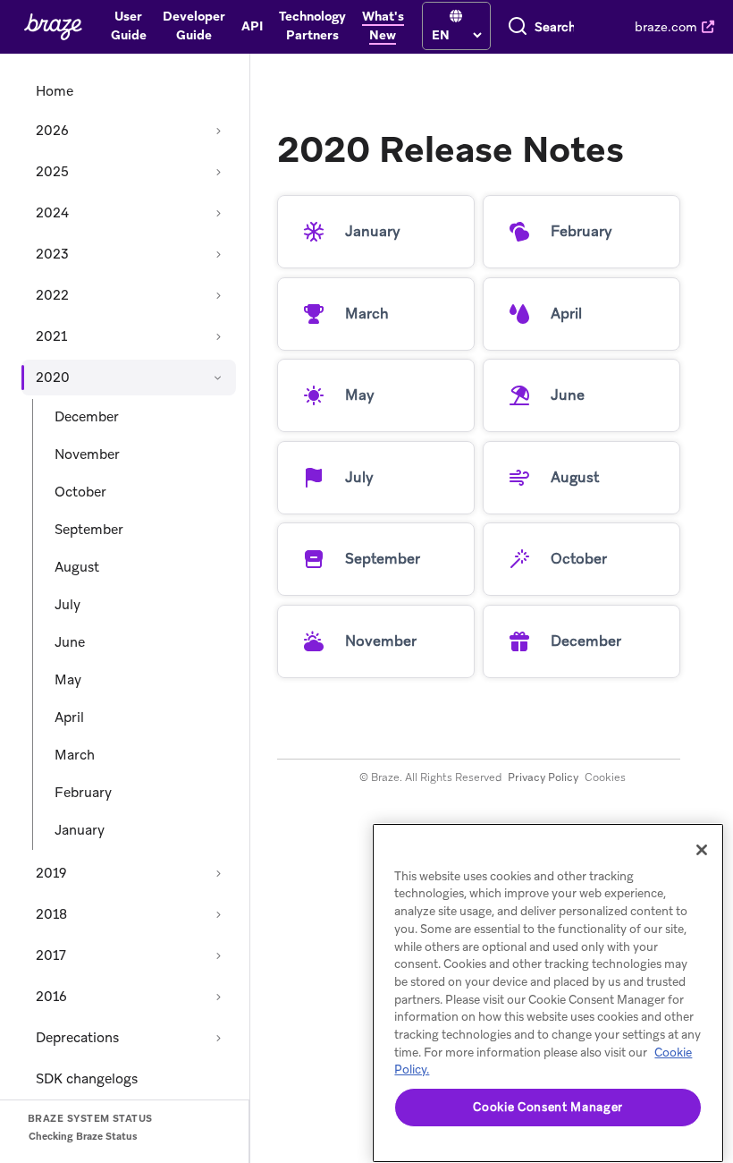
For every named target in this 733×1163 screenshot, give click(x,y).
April (69, 717)
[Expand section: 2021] (218, 336)
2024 (52, 213)
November (87, 454)
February (83, 793)
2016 (51, 997)
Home (54, 91)
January (80, 830)
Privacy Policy (543, 777)
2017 (51, 955)
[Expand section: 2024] (218, 213)
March (75, 755)
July (67, 605)
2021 (51, 336)
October (80, 492)
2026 (52, 131)
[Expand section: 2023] (218, 254)
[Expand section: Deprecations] (218, 1037)
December (87, 417)
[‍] (456, 16)
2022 (52, 295)
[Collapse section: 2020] (218, 377)
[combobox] (554, 27)
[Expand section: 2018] (218, 914)
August (77, 567)
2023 (52, 254)
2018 (51, 914)
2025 (52, 172)
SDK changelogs (87, 1079)
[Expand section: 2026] (218, 130)
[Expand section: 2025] (218, 172)
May (68, 680)
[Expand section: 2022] (218, 295)
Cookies (605, 777)
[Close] (701, 850)
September (89, 530)
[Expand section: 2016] (218, 996)
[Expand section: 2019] (218, 873)
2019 (51, 873)
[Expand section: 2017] (218, 955)
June (70, 642)
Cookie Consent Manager (547, 1107)
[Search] (517, 27)
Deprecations (77, 1038)
